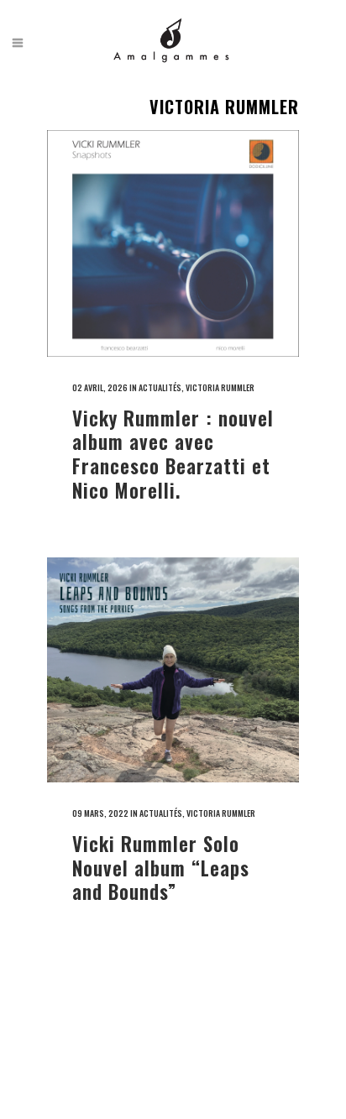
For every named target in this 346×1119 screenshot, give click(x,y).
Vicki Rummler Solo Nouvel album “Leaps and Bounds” (160, 867)
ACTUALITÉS (160, 387)
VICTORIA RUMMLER (220, 387)
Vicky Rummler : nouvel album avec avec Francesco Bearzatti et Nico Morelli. (173, 454)
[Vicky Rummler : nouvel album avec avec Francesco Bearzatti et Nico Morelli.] (173, 243)
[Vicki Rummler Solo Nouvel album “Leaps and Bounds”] (173, 669)
